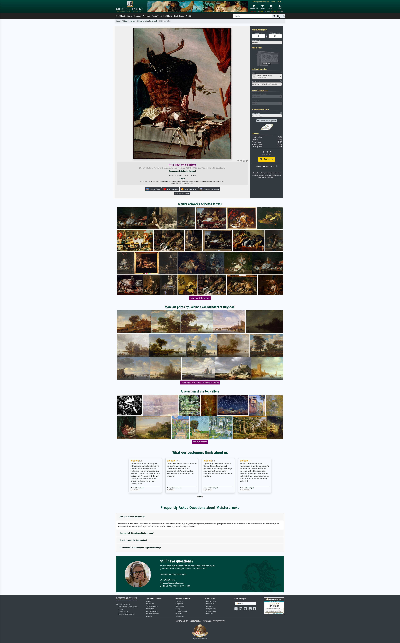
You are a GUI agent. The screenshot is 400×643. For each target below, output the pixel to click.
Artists (129, 16)
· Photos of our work (181, 611)
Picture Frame (157, 16)
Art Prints (122, 16)
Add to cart (268, 159)
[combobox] (267, 42)
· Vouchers (178, 614)
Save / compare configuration (267, 121)
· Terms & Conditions (152, 606)
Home (118, 21)
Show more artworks (200, 442)
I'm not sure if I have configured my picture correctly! (140, 547)
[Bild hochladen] (283, 16)
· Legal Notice (150, 604)
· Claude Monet (209, 604)
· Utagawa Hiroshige (210, 611)
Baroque (132, 21)
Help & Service (179, 16)
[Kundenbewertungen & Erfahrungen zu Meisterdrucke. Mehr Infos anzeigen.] (274, 606)
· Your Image (179, 601)
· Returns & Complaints (152, 614)
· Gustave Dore (209, 614)
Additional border (256, 40)
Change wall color (190, 189)
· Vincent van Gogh (210, 601)
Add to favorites (172, 189)
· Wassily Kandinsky (210, 609)
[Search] (274, 16)
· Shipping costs (179, 606)
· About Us (149, 616)
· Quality (177, 609)
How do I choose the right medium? (133, 540)
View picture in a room (210, 189)
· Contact (148, 601)
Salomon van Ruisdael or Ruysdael (147, 21)
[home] (116, 16)
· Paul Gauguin (209, 606)
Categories (137, 16)
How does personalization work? (132, 517)
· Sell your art (179, 604)
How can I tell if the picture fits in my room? (137, 533)
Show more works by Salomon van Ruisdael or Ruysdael (200, 382)
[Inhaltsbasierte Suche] (278, 16)
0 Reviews (186, 193)
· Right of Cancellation (152, 611)
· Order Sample (179, 616)
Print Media (167, 16)
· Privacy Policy (150, 609)
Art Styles (146, 16)
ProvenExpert (139, 488)
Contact (188, 16)
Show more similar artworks (200, 298)
